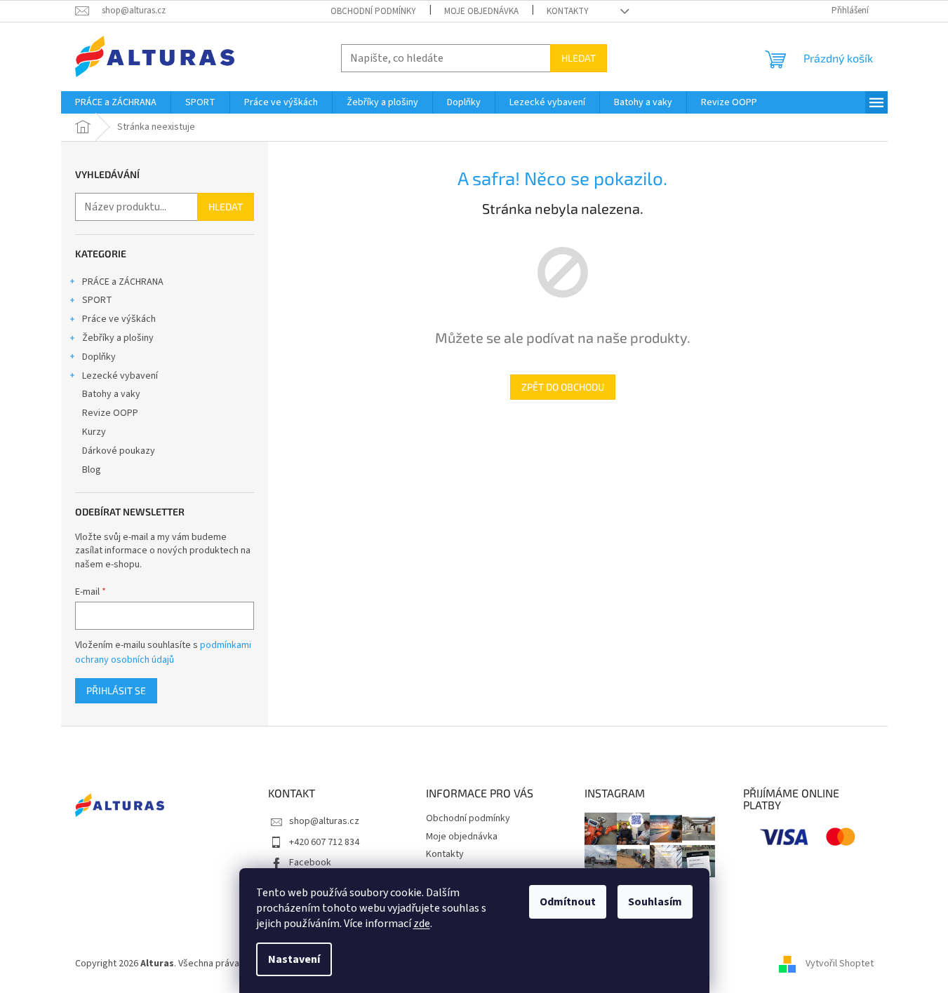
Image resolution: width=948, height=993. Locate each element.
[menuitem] (116, 102)
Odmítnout (568, 902)
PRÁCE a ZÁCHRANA (122, 282)
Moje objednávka (481, 11)
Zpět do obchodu (562, 387)
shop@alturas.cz (324, 821)
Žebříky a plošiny (118, 338)
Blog (91, 470)
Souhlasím (655, 902)
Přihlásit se (116, 690)
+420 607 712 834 (324, 842)
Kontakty (568, 11)
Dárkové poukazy (118, 451)
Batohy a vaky (111, 394)
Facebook (310, 863)
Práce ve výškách (119, 319)
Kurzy (94, 432)
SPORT (97, 300)
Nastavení (294, 959)
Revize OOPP (110, 413)
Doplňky (99, 357)
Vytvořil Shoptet (840, 964)
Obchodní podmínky (373, 11)
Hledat (578, 58)
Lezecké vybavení (120, 376)
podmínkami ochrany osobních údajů (163, 652)
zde (421, 923)
